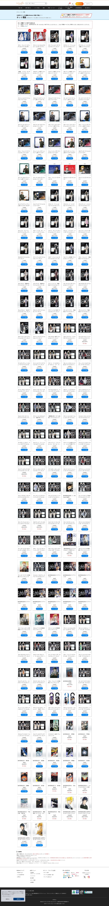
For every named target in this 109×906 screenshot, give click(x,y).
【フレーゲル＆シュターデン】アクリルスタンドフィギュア (24, 497)
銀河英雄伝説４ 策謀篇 (38, 760)
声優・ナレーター (51, 7)
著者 (44, 7)
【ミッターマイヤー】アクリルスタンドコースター (84, 98)
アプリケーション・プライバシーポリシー (47, 893)
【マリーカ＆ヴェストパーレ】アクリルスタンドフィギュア (84, 391)
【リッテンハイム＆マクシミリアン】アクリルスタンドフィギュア (39, 497)
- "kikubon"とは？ (20, 872)
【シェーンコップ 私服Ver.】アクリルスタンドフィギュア (54, 285)
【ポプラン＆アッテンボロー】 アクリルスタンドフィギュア (39, 523)
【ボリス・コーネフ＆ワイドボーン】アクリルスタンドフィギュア (69, 391)
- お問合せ (18, 876)
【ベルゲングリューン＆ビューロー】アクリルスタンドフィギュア (24, 364)
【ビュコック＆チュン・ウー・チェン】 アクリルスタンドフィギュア (84, 629)
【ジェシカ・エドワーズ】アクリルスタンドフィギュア (84, 232)
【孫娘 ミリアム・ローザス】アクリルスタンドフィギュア (24, 73)
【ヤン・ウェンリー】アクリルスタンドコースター (24, 151)
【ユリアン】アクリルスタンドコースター (39, 204)
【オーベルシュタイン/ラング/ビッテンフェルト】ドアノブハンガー (54, 709)
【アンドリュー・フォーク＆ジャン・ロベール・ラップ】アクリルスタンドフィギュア (54, 445)
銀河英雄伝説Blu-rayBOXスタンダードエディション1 (69, 812)
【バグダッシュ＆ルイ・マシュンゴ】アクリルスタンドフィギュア (24, 444)
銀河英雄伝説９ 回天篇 (38, 785)
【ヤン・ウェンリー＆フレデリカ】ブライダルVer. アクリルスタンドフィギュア (24, 46)
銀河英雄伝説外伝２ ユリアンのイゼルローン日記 (84, 786)
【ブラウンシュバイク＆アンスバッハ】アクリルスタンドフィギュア (84, 470)
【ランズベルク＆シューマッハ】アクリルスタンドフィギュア (54, 497)
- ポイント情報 (32, 880)
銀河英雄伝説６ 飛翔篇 (68, 760)
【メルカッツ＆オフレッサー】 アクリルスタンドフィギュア (39, 576)
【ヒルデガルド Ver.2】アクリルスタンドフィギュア (24, 310)
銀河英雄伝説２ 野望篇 (84, 734)
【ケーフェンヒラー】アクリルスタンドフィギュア (54, 45)
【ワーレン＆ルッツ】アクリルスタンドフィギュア (39, 469)
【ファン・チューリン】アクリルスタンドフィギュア (54, 231)
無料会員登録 (79, 4)
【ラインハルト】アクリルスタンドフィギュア (39, 337)
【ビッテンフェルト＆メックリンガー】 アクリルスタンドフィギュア (24, 523)
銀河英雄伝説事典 (67, 681)
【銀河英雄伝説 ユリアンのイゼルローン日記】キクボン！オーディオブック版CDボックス (69, 551)
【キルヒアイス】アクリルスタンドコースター (54, 98)
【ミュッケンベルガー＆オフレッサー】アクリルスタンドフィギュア (84, 364)
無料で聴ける (28, 7)
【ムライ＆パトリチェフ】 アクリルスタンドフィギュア (54, 523)
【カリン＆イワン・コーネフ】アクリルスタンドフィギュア (69, 338)
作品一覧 (20, 7)
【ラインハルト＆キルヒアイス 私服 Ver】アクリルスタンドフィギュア (39, 417)
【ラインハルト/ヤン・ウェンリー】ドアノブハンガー (69, 708)
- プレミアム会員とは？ (47, 876)
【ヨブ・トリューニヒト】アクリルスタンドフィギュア (54, 258)
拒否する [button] (7, 899)
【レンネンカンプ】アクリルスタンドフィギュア (69, 284)
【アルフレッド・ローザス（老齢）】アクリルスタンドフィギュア (84, 46)
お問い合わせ (29, 894)
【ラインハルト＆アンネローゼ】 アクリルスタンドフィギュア (84, 656)
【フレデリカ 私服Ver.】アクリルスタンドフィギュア (39, 285)
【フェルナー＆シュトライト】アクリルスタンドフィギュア (84, 338)
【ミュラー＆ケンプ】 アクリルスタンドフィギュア (54, 655)
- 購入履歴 (32, 878)
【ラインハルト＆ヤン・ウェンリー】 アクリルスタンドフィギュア (84, 709)
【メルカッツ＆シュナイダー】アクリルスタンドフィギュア (84, 417)
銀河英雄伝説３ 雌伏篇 (23, 760)
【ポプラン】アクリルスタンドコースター (84, 151)
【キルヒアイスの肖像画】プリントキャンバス (39, 628)
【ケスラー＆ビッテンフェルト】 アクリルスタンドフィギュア (39, 682)
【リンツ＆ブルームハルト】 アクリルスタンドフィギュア (69, 523)
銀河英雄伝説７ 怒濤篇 (84, 760)
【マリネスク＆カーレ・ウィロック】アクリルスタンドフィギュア (54, 391)
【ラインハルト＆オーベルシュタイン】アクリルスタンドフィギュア (69, 417)
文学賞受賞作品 (79, 7)
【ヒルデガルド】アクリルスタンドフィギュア (84, 284)
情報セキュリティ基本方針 (61, 893)
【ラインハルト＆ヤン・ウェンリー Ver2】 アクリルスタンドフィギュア (39, 709)
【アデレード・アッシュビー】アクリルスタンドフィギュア (69, 46)
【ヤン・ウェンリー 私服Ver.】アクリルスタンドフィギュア (84, 258)
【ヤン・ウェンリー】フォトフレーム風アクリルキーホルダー (84, 126)
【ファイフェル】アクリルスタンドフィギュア (39, 257)
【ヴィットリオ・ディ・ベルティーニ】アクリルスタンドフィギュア (39, 232)
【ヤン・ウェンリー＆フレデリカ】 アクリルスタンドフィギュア (69, 656)
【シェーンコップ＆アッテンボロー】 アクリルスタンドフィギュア (24, 709)
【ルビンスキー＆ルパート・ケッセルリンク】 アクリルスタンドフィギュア (39, 656)
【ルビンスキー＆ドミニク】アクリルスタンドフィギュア (24, 417)
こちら (25, 26)
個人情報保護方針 (35, 893)
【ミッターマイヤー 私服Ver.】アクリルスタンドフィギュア (69, 311)
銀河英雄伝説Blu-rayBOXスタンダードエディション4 (39, 838)
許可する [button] (18, 899)
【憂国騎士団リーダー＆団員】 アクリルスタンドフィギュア (54, 417)
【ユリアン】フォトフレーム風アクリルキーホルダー (24, 204)
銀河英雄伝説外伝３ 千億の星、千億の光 (24, 812)
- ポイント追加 (46, 872)
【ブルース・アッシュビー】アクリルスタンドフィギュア (54, 205)
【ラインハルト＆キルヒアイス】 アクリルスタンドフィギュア (84, 523)
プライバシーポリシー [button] (6, 896)
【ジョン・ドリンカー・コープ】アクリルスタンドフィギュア (69, 232)
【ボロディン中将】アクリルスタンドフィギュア (39, 72)
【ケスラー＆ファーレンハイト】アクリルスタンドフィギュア (69, 470)
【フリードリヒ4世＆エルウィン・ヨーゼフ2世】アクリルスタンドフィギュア (69, 444)
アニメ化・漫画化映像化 (68, 8)
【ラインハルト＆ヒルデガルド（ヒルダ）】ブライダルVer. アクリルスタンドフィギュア (39, 47)
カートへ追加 (24, 52)
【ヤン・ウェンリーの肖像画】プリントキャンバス (54, 681)
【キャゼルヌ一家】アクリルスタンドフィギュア (54, 337)
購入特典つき (87, 7)
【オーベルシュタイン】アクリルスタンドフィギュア (24, 337)
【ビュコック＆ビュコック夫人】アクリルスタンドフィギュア (69, 364)
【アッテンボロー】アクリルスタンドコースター (39, 178)
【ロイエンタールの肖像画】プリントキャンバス (84, 549)
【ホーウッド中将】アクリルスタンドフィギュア (69, 72)
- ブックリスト (32, 875)
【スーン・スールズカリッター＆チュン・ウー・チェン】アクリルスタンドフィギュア (54, 365)
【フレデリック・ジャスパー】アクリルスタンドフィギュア (84, 205)
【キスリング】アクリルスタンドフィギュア (39, 310)
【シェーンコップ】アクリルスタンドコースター (54, 151)
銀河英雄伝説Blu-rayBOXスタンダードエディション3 (24, 838)
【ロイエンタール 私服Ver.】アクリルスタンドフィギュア (84, 311)
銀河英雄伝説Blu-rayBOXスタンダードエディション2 (84, 812)
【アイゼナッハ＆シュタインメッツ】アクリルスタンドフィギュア (54, 470)
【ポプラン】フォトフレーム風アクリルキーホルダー (69, 151)
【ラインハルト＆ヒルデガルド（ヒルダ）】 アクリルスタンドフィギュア (69, 629)
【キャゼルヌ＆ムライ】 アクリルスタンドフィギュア (24, 655)
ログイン (88, 4)
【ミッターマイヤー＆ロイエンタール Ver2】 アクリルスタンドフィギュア (24, 550)
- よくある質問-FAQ (20, 874)
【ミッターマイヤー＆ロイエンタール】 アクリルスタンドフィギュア (84, 682)
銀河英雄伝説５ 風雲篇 (53, 760)
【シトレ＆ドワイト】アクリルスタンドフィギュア (39, 363)
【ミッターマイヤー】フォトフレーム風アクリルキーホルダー (69, 99)
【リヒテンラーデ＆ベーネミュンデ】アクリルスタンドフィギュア (84, 444)
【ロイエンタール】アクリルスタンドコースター (39, 125)
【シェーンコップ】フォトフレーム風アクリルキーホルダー (39, 152)
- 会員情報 (35, 873)
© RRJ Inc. (54, 899)
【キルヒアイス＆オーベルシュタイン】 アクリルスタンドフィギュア (24, 735)
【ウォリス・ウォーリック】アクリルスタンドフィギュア (24, 232)
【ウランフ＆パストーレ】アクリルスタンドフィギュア (39, 391)
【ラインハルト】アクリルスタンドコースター (24, 98)
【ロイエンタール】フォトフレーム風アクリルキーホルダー (24, 126)
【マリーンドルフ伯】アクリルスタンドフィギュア (54, 310)
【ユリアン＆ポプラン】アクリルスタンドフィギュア (39, 734)
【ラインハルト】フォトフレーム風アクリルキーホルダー (84, 73)
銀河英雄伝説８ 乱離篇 (23, 785)
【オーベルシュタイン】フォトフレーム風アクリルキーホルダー (54, 126)
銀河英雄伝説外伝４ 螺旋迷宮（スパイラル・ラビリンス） (39, 813)
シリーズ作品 (36, 7)
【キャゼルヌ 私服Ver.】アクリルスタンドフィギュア (24, 285)
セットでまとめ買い (60, 8)
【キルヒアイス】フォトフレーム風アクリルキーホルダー (39, 99)
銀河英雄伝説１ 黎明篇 (68, 734)
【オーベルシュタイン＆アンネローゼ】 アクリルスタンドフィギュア (54, 550)
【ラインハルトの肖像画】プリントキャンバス (54, 628)
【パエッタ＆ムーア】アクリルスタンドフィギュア (24, 390)
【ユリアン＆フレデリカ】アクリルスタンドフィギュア (24, 470)
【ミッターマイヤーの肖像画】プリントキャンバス (24, 575)
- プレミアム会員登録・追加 (48, 874)
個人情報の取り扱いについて (26, 893)
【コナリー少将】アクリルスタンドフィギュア (54, 72)
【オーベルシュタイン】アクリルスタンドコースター (69, 125)
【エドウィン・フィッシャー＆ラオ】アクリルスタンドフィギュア (39, 444)
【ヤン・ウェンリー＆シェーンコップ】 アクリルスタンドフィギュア (39, 550)
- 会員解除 (32, 882)
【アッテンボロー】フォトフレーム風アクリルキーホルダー (24, 179)
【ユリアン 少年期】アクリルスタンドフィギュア (69, 257)
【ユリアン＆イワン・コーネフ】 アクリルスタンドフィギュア (24, 682)
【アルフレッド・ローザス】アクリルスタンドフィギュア (69, 205)
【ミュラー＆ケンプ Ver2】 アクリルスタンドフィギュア (84, 497)
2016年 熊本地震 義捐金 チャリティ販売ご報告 (25, 890)
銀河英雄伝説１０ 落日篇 (54, 785)
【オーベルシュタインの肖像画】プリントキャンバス (24, 628)
